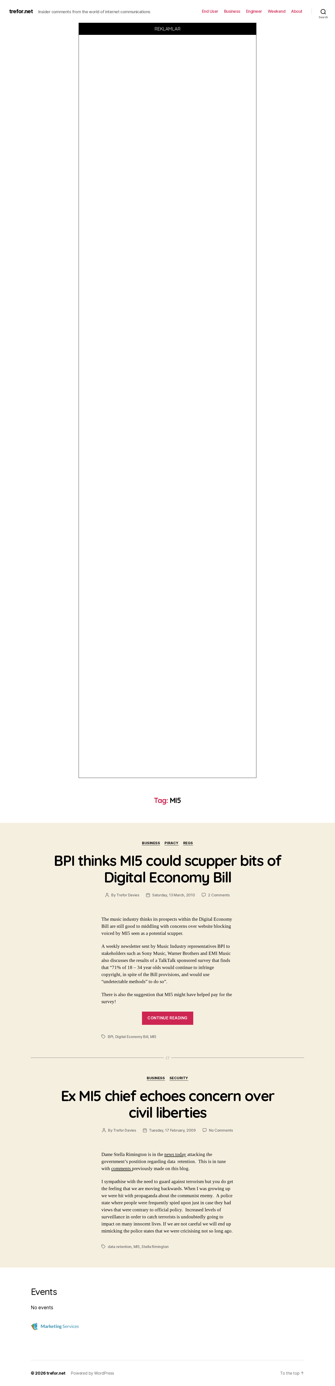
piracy (171, 843)
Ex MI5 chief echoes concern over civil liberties (167, 1104)
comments (121, 1169)
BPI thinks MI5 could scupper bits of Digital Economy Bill (167, 868)
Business (232, 11)
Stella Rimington (155, 1246)
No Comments (221, 1130)
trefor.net (21, 11)
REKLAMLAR (168, 29)
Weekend (277, 11)
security (179, 1078)
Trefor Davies (127, 895)
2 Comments (218, 895)
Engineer (254, 11)
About (296, 11)
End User (210, 11)
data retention (119, 1246)
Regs (188, 843)
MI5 (153, 1036)
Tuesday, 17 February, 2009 (172, 1130)
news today (175, 1154)
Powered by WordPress (92, 1373)
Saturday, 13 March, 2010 (173, 895)
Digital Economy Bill (131, 1036)
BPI (110, 1036)
